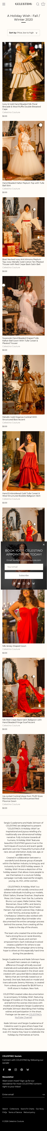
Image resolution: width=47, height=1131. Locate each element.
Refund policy (29, 1112)
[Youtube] (19, 583)
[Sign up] (43, 1094)
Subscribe (24, 575)
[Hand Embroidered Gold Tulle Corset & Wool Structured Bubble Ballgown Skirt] (23, 461)
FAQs (4, 1112)
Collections (14, 1109)
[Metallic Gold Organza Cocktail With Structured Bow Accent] (23, 384)
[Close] (43, 544)
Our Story (40, 1109)
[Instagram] (24, 583)
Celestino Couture (16, 1121)
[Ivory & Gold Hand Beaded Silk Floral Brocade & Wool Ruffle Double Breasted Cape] (23, 72)
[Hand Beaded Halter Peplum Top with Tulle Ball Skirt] (23, 150)
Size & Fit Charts (27, 1109)
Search (5, 1109)
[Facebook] (14, 583)
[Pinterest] (28, 583)
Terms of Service (15, 1112)
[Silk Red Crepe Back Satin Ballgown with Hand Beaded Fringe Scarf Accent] (23, 687)
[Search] (37, 4)
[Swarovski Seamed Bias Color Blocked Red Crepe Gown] (23, 537)
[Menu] (4, 4)
